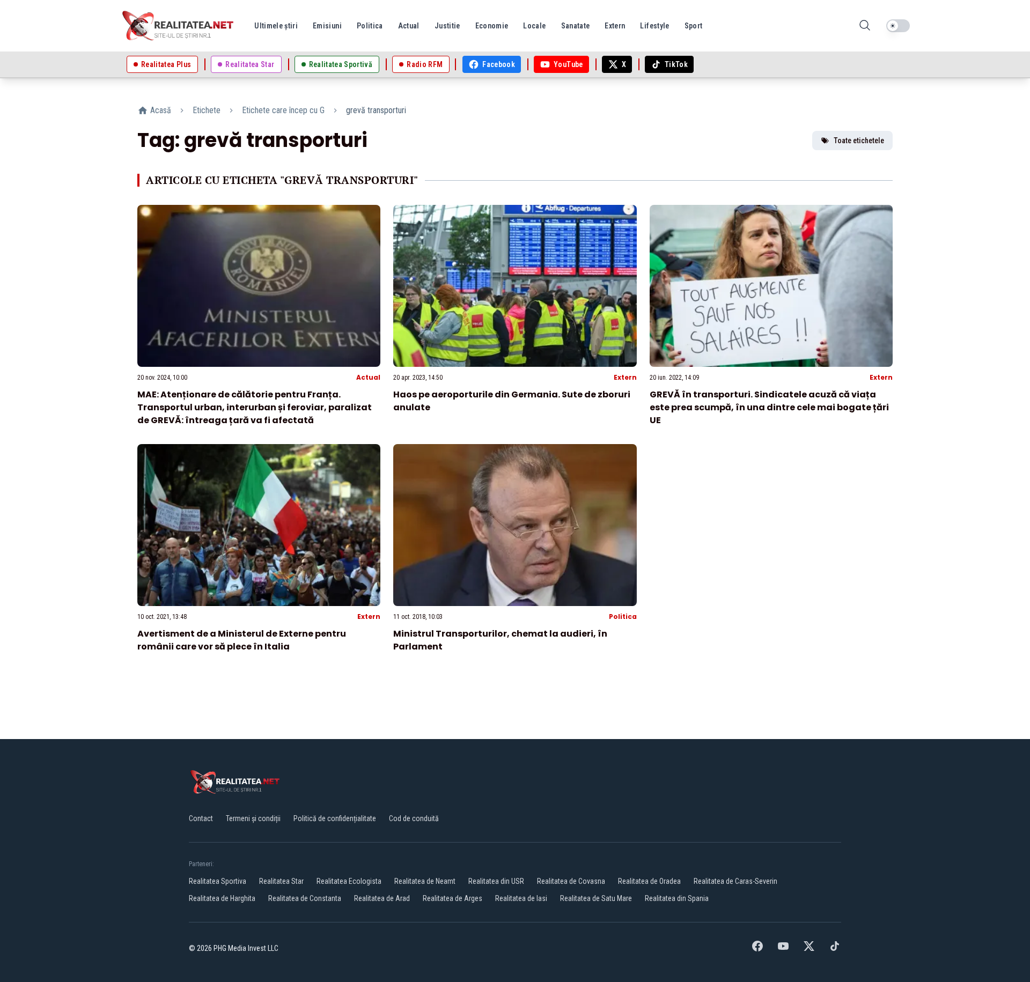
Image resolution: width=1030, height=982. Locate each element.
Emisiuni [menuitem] (327, 25)
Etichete (206, 110)
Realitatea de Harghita (222, 898)
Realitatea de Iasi (521, 898)
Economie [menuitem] (492, 25)
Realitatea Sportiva (217, 881)
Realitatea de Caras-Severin (735, 881)
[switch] (898, 25)
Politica (623, 616)
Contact (201, 818)
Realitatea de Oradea (649, 881)
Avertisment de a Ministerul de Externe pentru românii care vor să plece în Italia (241, 640)
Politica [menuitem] (370, 25)
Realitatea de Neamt (424, 881)
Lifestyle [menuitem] (654, 25)
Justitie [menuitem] (447, 25)
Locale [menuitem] (534, 25)
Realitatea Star (281, 881)
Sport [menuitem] (694, 25)
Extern (625, 377)
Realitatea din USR (496, 881)
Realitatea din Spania (677, 898)
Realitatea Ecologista (349, 881)
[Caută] (865, 26)
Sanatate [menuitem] (575, 25)
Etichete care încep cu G (283, 110)
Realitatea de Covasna (571, 881)
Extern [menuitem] (615, 25)
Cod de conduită (414, 818)
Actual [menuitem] (409, 25)
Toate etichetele (859, 140)
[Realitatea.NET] (178, 25)
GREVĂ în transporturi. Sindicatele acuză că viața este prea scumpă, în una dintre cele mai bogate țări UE (769, 407)
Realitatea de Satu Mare (596, 898)
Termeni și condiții (253, 818)
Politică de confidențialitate (334, 818)
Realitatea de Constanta (304, 898)
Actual (368, 377)
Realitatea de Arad (382, 898)
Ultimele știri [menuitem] (276, 25)
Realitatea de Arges (452, 898)
